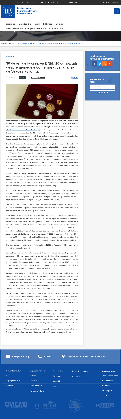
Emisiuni (59, 24)
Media (37, 24)
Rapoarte (33, 381)
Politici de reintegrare (80, 371)
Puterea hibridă (78, 376)
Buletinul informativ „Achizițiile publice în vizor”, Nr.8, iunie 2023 (34, 28)
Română (115, 2)
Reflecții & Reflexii (37, 391)
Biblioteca (47, 24)
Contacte (9, 386)
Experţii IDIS (58, 371)
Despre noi (10, 24)
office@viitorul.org (51, 2)
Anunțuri (56, 386)
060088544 (73, 2)
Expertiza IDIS (25, 24)
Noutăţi (11, 43)
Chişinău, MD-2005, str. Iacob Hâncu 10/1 (86, 357)
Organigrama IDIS (13, 381)
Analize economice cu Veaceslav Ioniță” (23, 130)
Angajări (56, 381)
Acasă (5, 43)
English (106, 2)
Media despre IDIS (37, 386)
